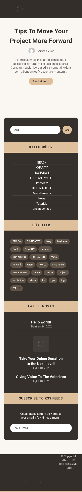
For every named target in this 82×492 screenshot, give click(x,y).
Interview (42, 183)
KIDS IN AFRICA (41, 188)
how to (42, 264)
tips (53, 280)
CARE (16, 249)
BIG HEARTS (33, 241)
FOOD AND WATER (42, 178)
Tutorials (41, 203)
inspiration (58, 264)
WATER (16, 288)
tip (43, 280)
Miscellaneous (42, 193)
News (41, 198)
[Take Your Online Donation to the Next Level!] (41, 344)
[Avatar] (31, 51)
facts (54, 257)
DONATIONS (19, 257)
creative (45, 249)
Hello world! (41, 322)
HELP (30, 264)
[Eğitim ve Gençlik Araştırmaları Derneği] (19, 9)
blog (48, 241)
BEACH (41, 162)
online (49, 272)
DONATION (42, 172)
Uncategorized (42, 208)
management (20, 272)
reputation (18, 280)
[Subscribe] (67, 428)
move (37, 272)
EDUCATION (38, 257)
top (62, 280)
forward (17, 264)
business (62, 241)
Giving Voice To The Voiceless (41, 377)
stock (33, 280)
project (62, 272)
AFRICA (17, 241)
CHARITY (42, 167)
